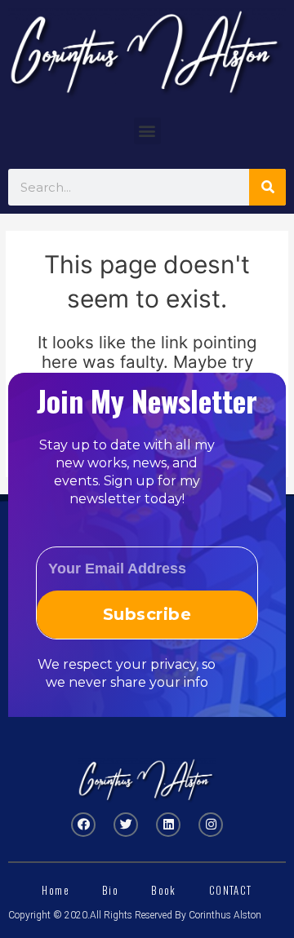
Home (55, 890)
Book (163, 890)
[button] (147, 130)
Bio (110, 890)
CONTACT (230, 890)
